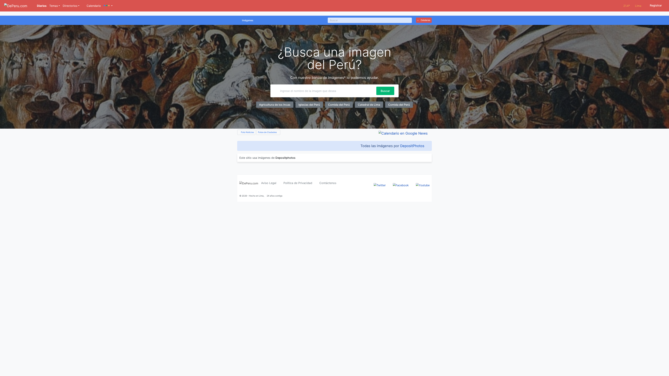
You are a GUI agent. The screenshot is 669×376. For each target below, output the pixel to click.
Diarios (41, 5)
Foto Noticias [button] (247, 132)
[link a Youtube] (423, 185)
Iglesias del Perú (309, 104)
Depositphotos (285, 157)
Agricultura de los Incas (274, 104)
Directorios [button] (70, 5)
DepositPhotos (412, 146)
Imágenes (247, 20)
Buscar (385, 91)
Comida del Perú (339, 104)
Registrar (655, 5)
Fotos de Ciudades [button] (267, 132)
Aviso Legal (268, 183)
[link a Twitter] (380, 185)
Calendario (93, 5)
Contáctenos (327, 183)
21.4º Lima (632, 5)
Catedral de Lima (369, 104)
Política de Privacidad (297, 183)
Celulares (425, 20)
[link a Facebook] (401, 185)
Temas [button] (53, 5)
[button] (108, 5)
